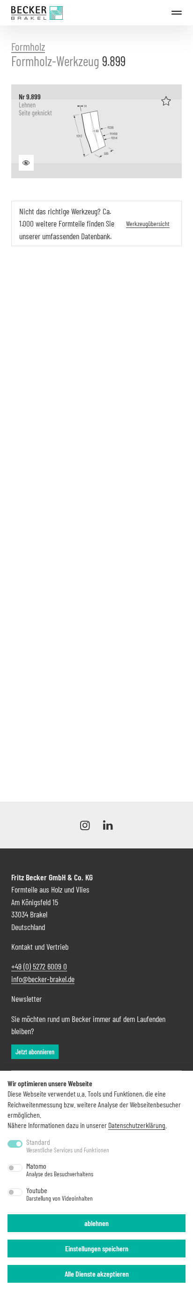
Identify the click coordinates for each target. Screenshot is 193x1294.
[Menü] (176, 12)
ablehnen (96, 1222)
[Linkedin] (106, 825)
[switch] (14, 1168)
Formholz (28, 46)
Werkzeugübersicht (148, 223)
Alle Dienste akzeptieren (97, 1273)
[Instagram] (86, 825)
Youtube (59, 1194)
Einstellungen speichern (96, 1248)
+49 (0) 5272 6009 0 (39, 966)
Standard (67, 1145)
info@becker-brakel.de (42, 979)
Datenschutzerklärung (136, 1124)
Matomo (59, 1169)
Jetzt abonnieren (34, 1052)
